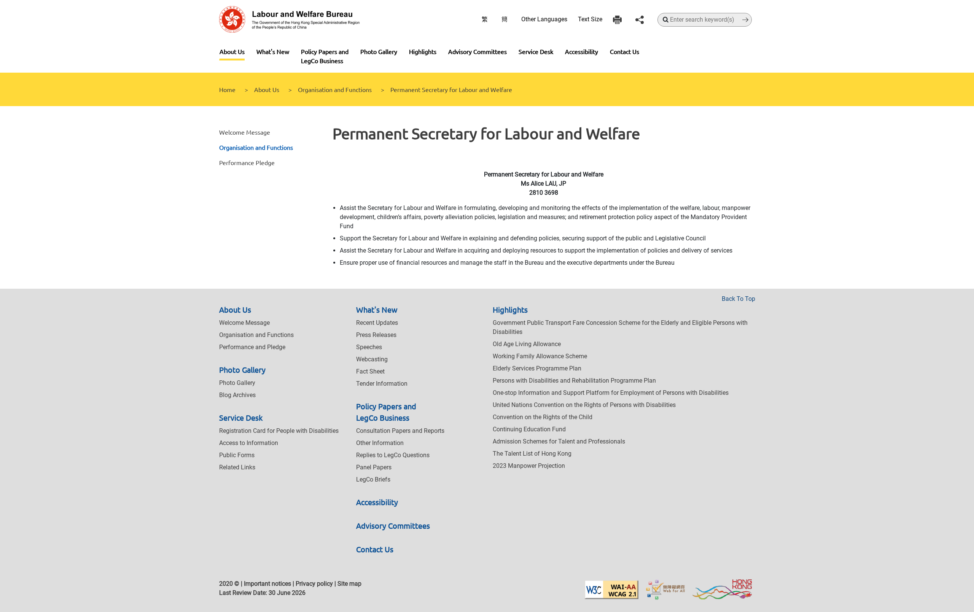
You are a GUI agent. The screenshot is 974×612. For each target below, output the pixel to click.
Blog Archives (237, 395)
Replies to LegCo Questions (393, 455)
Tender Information (381, 383)
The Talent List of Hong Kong (532, 453)
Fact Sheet (370, 371)
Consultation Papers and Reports (400, 430)
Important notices (267, 583)
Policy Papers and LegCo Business (325, 56)
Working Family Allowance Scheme (540, 356)
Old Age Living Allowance (527, 344)
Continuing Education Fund (529, 429)
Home (227, 89)
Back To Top (738, 298)
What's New (272, 51)
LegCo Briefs (373, 479)
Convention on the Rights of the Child (542, 417)
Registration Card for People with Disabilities (279, 430)
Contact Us (624, 51)
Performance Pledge (247, 162)
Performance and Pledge (252, 347)
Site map (349, 583)
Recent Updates (377, 322)
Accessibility (581, 51)
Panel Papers (374, 467)
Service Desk (536, 51)
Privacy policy (314, 583)
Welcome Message (244, 132)
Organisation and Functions (335, 89)
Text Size (590, 19)
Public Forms (237, 455)
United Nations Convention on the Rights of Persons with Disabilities (584, 405)
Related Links (237, 467)
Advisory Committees (477, 51)
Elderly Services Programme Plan (537, 368)
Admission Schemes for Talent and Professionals (559, 441)
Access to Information (248, 443)
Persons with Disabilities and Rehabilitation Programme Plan (574, 380)
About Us (232, 51)
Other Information (380, 443)
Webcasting (372, 359)
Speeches (369, 347)
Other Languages (544, 19)
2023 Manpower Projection (529, 465)
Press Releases (376, 335)
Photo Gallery (378, 51)
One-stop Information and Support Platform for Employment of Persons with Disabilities (611, 392)
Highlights (422, 51)
